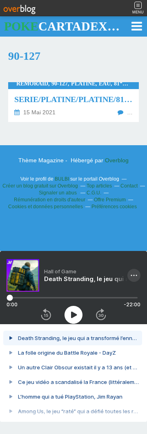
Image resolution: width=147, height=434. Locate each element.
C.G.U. (94, 193)
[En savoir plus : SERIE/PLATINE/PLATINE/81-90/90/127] (73, 102)
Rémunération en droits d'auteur (49, 200)
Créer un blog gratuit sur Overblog (40, 186)
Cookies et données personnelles (45, 206)
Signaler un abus (58, 193)
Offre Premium (110, 200)
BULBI (62, 179)
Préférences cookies (114, 206)
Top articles (99, 186)
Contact (129, 186)
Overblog (117, 160)
